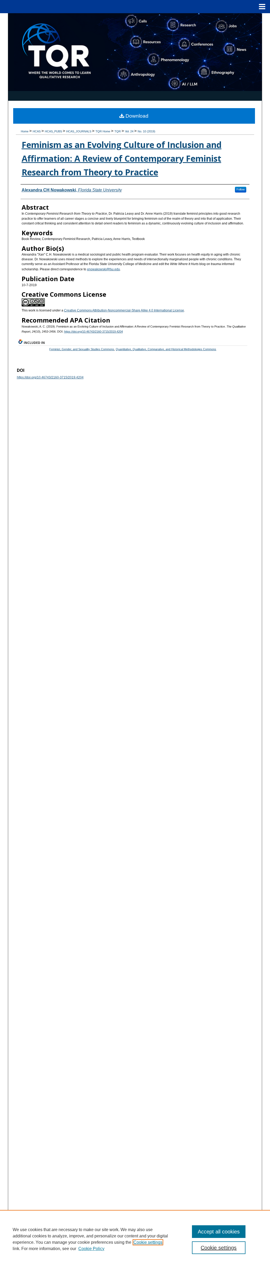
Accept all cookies (219, 1232)
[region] (135, 1239)
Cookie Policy (91, 1248)
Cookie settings (147, 1242)
